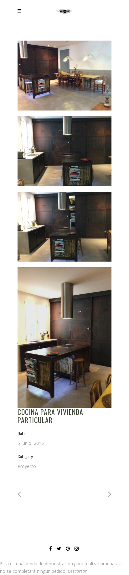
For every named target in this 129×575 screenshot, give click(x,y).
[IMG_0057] (64, 151)
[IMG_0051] (64, 76)
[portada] (64, 337)
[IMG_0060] (64, 227)
